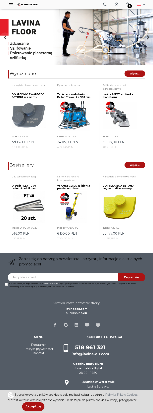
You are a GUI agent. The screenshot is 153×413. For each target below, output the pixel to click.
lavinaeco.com (76, 309)
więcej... (135, 73)
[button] (105, 4)
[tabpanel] (76, 37)
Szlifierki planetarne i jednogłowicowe (114, 87)
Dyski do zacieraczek (68, 85)
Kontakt (38, 353)
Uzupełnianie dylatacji (24, 176)
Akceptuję (33, 406)
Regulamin (38, 344)
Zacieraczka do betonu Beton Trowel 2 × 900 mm (73, 96)
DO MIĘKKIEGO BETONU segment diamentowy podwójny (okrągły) (118, 187)
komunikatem (50, 283)
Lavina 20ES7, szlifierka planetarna (118, 96)
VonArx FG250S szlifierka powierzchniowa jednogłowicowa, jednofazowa (73, 187)
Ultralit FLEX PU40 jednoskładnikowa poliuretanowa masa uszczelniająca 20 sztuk (27, 187)
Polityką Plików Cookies (121, 394)
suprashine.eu (76, 313)
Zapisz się (131, 277)
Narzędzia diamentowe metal (28, 85)
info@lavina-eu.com (90, 354)
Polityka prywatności (39, 349)
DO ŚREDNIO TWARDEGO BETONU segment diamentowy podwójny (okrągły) (28, 96)
